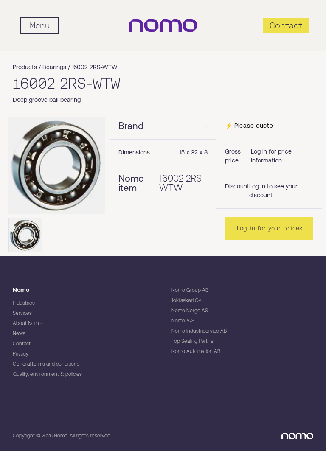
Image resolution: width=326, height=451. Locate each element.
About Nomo (27, 323)
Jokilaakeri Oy (186, 300)
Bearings (54, 67)
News (19, 333)
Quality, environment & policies (47, 374)
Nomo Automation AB (195, 351)
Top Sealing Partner (193, 341)
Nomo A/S (182, 321)
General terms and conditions (46, 364)
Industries (24, 303)
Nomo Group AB (189, 290)
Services (22, 313)
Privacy (20, 354)
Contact (22, 344)
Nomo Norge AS (189, 311)
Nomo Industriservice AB (199, 331)
